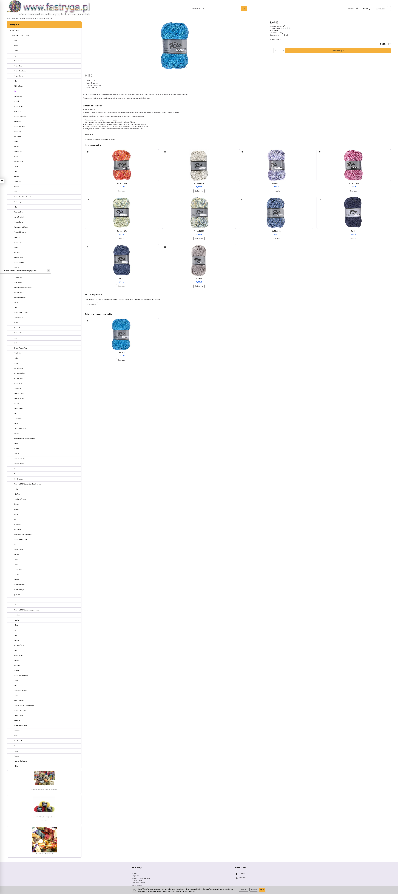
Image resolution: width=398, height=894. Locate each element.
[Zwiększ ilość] (272, 50)
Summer (16, 580)
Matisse (16, 554)
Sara (15, 308)
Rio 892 (353, 231)
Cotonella (17, 469)
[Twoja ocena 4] (287, 28)
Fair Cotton (17, 131)
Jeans (16, 51)
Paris (15, 172)
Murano (16, 640)
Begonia (16, 56)
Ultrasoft (17, 237)
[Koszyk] (367, 8)
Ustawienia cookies (138, 883)
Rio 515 (121, 352)
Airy (15, 544)
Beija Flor (17, 494)
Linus (15, 600)
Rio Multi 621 (199, 183)
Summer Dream (19, 464)
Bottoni (16, 575)
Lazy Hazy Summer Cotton (23, 534)
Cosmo (16, 670)
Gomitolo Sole (18, 378)
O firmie (134, 873)
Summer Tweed (19, 393)
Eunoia (16, 514)
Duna (15, 635)
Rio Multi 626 (122, 231)
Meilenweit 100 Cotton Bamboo (24, 439)
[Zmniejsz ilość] (279, 50)
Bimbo (16, 685)
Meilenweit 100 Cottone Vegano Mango (27, 610)
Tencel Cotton (18, 162)
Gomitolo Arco (19, 479)
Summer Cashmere (20, 761)
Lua (15, 519)
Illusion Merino (18, 655)
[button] (175, 45)
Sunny (16, 423)
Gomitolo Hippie (19, 590)
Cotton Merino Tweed (21, 313)
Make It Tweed (19, 701)
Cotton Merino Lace (20, 539)
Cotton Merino (18, 106)
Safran (16, 167)
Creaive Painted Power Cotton (24, 706)
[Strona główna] (48, 8)
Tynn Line (17, 615)
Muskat (16, 177)
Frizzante (17, 721)
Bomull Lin (17, 182)
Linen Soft (17, 111)
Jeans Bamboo (19, 292)
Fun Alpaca (17, 529)
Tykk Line (17, 595)
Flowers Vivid (18, 257)
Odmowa (254, 889)
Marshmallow (18, 212)
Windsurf (17, 252)
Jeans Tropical (19, 217)
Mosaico (16, 474)
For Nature (17, 121)
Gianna (16, 560)
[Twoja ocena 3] (286, 28)
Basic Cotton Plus (20, 429)
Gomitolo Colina (19, 373)
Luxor (15, 338)
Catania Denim (18, 277)
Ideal (15, 343)
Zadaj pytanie (91, 305)
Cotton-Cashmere (20, 116)
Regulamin (135, 876)
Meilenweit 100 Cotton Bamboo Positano (28, 484)
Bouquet (16, 454)
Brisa (15, 41)
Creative (16, 746)
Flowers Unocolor (20, 328)
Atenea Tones (18, 549)
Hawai (16, 46)
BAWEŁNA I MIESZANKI (20, 36)
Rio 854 (199, 278)
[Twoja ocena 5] (289, 28)
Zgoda (262, 889)
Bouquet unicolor (19, 459)
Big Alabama (18, 96)
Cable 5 (16, 267)
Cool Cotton (18, 418)
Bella (15, 81)
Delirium (16, 766)
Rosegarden (18, 282)
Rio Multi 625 (199, 231)
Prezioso (17, 731)
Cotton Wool (18, 570)
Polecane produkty (93, 145)
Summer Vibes (19, 398)
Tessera (16, 756)
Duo (15, 630)
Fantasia (16, 434)
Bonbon (16, 358)
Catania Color (18, 222)
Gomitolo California (20, 726)
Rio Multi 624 (276, 231)
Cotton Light (18, 202)
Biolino (16, 247)
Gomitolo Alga (18, 741)
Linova (16, 157)
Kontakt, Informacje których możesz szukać (141, 879)
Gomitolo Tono (19, 645)
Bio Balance (18, 151)
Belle (15, 207)
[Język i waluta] (382, 8)
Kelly (15, 650)
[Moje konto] (353, 8)
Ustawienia (243, 889)
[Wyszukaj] (244, 8)
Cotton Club (18, 383)
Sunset (16, 444)
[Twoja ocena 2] (284, 28)
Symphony (17, 388)
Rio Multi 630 (354, 183)
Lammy (280, 33)
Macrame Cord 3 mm (21, 227)
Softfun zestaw (19, 262)
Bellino (16, 625)
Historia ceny (274, 39)
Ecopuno (17, 665)
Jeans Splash (18, 368)
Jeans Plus (17, 136)
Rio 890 (121, 278)
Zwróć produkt (137, 885)
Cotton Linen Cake (20, 711)
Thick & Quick (18, 86)
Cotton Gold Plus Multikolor (23, 197)
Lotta (15, 605)
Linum (16, 323)
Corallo (16, 695)
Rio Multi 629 (122, 183)
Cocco (16, 363)
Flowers (16, 146)
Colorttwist (17, 353)
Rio (15, 91)
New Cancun (18, 61)
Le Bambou (17, 524)
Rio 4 (15, 192)
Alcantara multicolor (20, 690)
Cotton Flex (17, 242)
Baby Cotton (18, 272)
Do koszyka (199, 191)
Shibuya (16, 660)
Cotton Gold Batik (20, 71)
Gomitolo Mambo (19, 585)
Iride (15, 413)
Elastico (16, 504)
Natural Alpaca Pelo (20, 348)
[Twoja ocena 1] (282, 28)
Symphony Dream (20, 499)
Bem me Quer (18, 716)
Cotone (16, 403)
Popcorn (16, 751)
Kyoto (16, 680)
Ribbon (16, 303)
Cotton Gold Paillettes (21, 675)
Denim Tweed (18, 408)
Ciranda (16, 449)
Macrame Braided (19, 298)
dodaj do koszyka (338, 51)
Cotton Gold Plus (19, 126)
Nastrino (16, 509)
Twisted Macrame (20, 232)
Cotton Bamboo (19, 76)
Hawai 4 (16, 187)
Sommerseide (18, 318)
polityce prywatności (188, 891)
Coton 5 (16, 101)
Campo (16, 736)
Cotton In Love (19, 333)
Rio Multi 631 (276, 183)
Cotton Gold (18, 66)
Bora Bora (17, 141)
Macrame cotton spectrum (23, 288)
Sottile (16, 489)
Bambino (17, 620)
